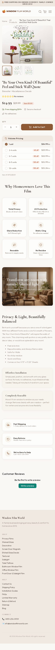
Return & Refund (9, 601)
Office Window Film (10, 570)
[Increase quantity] (16, 127)
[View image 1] (7, 70)
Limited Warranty (9, 598)
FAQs (4, 594)
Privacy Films (7, 539)
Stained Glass (8, 542)
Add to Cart (39, 127)
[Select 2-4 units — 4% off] (6, 150)
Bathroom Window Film (12, 566)
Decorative (6, 546)
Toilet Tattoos (7, 563)
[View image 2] (18, 70)
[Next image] (48, 44)
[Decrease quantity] (5, 127)
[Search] (40, 11)
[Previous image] (6, 44)
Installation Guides (10, 591)
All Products (13, 21)
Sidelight (5, 560)
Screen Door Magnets (11, 549)
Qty (4, 122)
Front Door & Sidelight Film (13, 573)
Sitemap (5, 605)
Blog (4, 608)
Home (4, 21)
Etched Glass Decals (10, 553)
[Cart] (44, 11)
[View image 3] (29, 70)
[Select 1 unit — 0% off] (6, 144)
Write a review (27, 485)
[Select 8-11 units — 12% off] (6, 162)
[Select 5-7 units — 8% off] (6, 156)
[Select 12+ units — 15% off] (6, 168)
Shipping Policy (8, 587)
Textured (5, 556)
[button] (8, 96)
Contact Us (6, 584)
